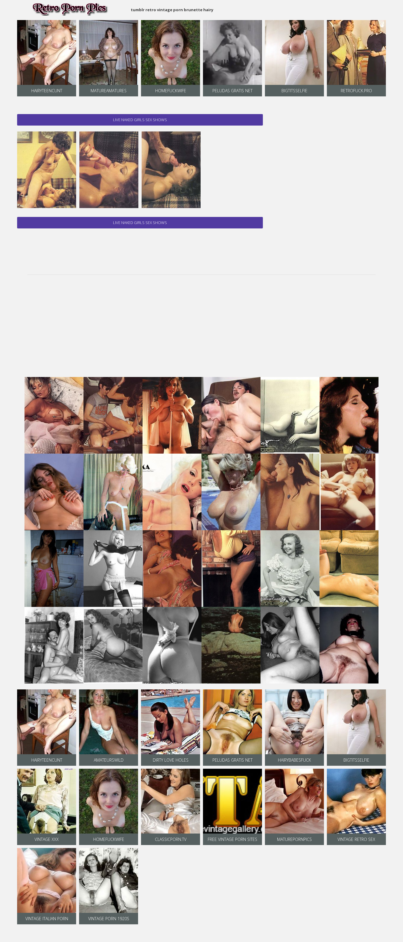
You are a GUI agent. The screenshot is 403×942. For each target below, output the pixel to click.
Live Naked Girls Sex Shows (140, 119)
